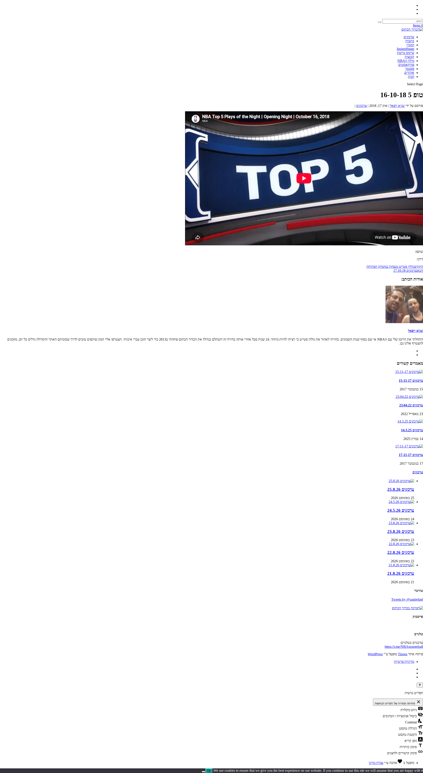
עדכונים (409, 37)
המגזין (410, 45)
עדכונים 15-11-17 (411, 380)
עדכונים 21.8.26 (400, 573)
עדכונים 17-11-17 (411, 455)
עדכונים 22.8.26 (400, 552)
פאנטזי (409, 69)
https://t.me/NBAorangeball (404, 646)
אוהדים (409, 73)
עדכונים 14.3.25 (412, 430)
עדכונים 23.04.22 (411, 405)
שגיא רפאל (397, 106)
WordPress (375, 654)
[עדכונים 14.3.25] (410, 421)
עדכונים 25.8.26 (400, 489)
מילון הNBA (405, 61)
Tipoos (402, 654)
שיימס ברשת (405, 53)
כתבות (409, 41)
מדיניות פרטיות (404, 661)
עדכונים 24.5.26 (400, 510)
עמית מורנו (376, 763)
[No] (203, 771)
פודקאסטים (406, 65)
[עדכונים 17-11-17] (409, 446)
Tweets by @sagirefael (407, 599)
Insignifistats (405, 49)
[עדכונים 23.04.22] (409, 397)
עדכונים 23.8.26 (400, 531)
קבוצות (409, 57)
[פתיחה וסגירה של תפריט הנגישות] (420, 685)
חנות (411, 76)
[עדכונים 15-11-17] (409, 372)
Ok (209, 770)
